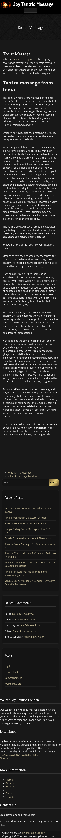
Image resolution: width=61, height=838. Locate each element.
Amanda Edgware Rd (24, 631)
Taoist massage (22, 59)
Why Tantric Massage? (20, 472)
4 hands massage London (22, 476)
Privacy (10, 796)
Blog (8, 790)
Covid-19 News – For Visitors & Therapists (28, 538)
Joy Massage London (33, 832)
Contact (10, 793)
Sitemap (4, 758)
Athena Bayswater (34, 636)
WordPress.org (13, 683)
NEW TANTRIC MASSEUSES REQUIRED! (25, 523)
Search (53, 482)
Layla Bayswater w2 (23, 613)
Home (9, 779)
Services (10, 786)
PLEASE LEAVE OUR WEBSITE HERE (19, 755)
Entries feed (11, 672)
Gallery (10, 783)
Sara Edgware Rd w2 (30, 625)
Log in (8, 666)
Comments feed (13, 677)
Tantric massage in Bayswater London (26, 517)
